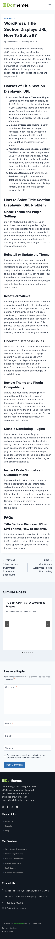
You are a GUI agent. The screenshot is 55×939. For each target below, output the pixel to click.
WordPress (9, 18)
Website (9, 748)
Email (9, 736)
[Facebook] (8, 807)
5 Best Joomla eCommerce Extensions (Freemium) (10, 567)
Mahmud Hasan (13, 42)
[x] (12, 807)
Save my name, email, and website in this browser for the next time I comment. (26, 756)
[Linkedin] (17, 806)
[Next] (48, 624)
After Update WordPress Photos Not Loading (42, 566)
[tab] (22, 652)
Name (9, 723)
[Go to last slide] (7, 624)
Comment (11, 687)
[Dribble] (3, 807)
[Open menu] (49, 5)
